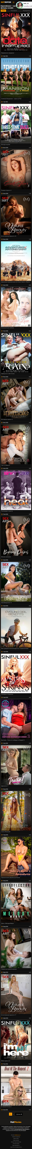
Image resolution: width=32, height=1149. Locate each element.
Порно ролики (16, 1140)
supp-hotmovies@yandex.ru (16, 1147)
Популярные (14, 10)
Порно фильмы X (16, 1145)
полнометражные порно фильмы (21, 1129)
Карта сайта (16, 1138)
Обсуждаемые (26, 10)
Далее (18, 1114)
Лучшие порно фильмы (16, 1142)
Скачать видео (16, 1143)
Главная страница (16, 1136)
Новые (3, 10)
